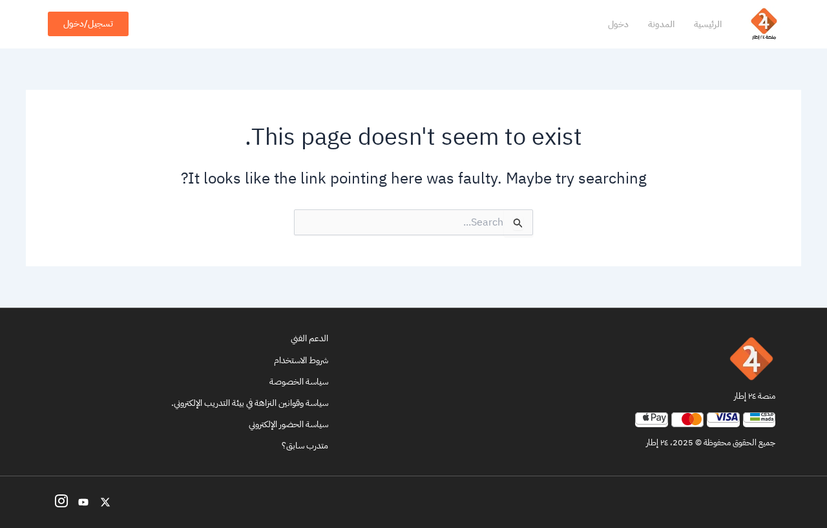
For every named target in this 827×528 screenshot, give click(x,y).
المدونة (661, 24)
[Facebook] (61, 502)
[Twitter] (105, 502)
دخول (618, 24)
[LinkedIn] (83, 502)
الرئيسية (708, 24)
